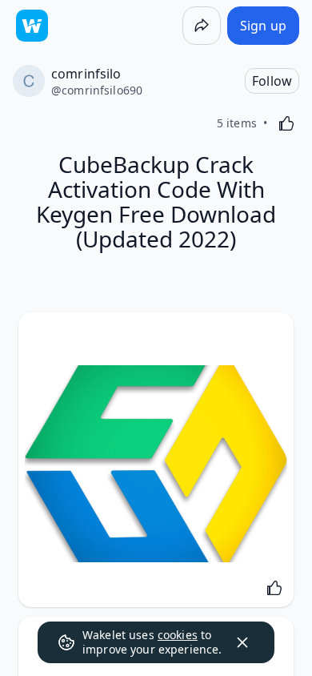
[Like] (286, 123)
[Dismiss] (242, 642)
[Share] (201, 25)
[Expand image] (156, 463)
